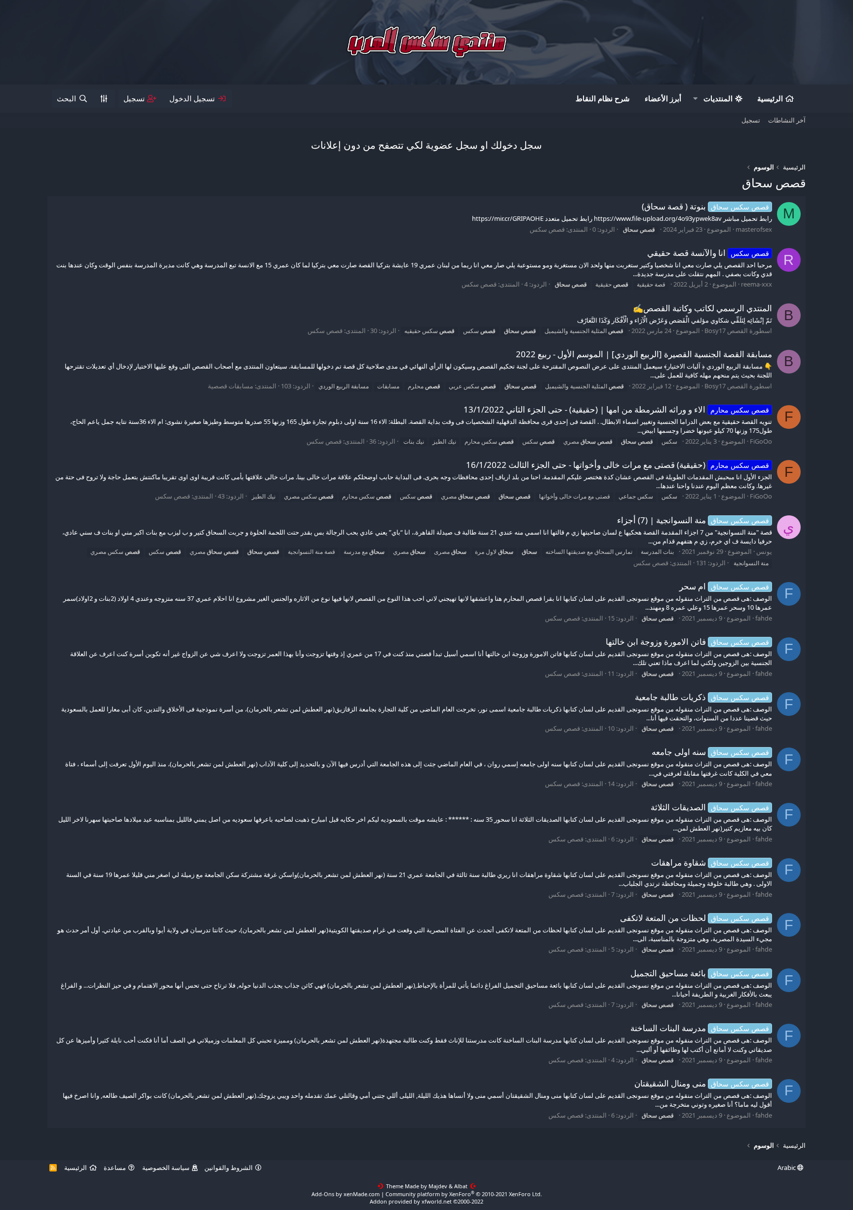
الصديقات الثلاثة (710, 807)
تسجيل (750, 120)
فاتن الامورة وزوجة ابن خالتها (687, 641)
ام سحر (724, 586)
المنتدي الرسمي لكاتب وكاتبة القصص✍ (702, 308)
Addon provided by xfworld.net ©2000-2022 (426, 1201)
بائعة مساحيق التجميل (699, 973)
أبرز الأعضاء (663, 98)
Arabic (787, 1167)
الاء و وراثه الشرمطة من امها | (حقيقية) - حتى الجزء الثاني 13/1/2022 (616, 409)
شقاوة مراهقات (710, 862)
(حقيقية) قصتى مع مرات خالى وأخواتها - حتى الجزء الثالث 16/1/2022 (617, 464)
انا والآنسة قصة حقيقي (708, 252)
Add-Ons (322, 1194)
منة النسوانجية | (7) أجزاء (693, 520)
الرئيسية (770, 98)
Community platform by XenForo (464, 1194)
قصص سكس (547, 229)
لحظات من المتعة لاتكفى (694, 917)
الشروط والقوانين (228, 1167)
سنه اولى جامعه (710, 751)
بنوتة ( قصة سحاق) (705, 206)
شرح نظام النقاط (603, 98)
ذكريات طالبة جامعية (702, 697)
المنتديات (718, 98)
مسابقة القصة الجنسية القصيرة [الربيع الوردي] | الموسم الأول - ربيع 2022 (644, 354)
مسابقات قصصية (230, 385)
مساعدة (115, 1167)
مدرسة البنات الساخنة (699, 1028)
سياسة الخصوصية (166, 1167)
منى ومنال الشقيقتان (701, 1083)
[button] (695, 98)
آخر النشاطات (787, 120)
